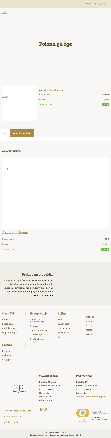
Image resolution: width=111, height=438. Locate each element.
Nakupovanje (38, 313)
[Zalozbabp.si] (4, 12)
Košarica (7, 355)
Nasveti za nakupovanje (37, 320)
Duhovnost (63, 323)
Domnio (72, 435)
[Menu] (15, 12)
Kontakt (6, 319)
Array (5, 96)
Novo (60, 319)
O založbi (8, 313)
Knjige (62, 313)
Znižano (89, 316)
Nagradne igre (10, 332)
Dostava (34, 325)
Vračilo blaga (37, 338)
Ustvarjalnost (65, 328)
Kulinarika (63, 332)
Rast (60, 336)
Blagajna (7, 359)
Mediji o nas (8, 328)
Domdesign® (43, 435)
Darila (88, 329)
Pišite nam (7, 323)
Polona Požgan (55, 90)
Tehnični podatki (22, 133)
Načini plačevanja (39, 330)
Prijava (6, 350)
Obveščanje (36, 334)
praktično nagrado (43, 295)
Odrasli (89, 321)
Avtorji (89, 334)
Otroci (88, 325)
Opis (5, 133)
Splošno (7, 345)
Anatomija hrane (15, 232)
